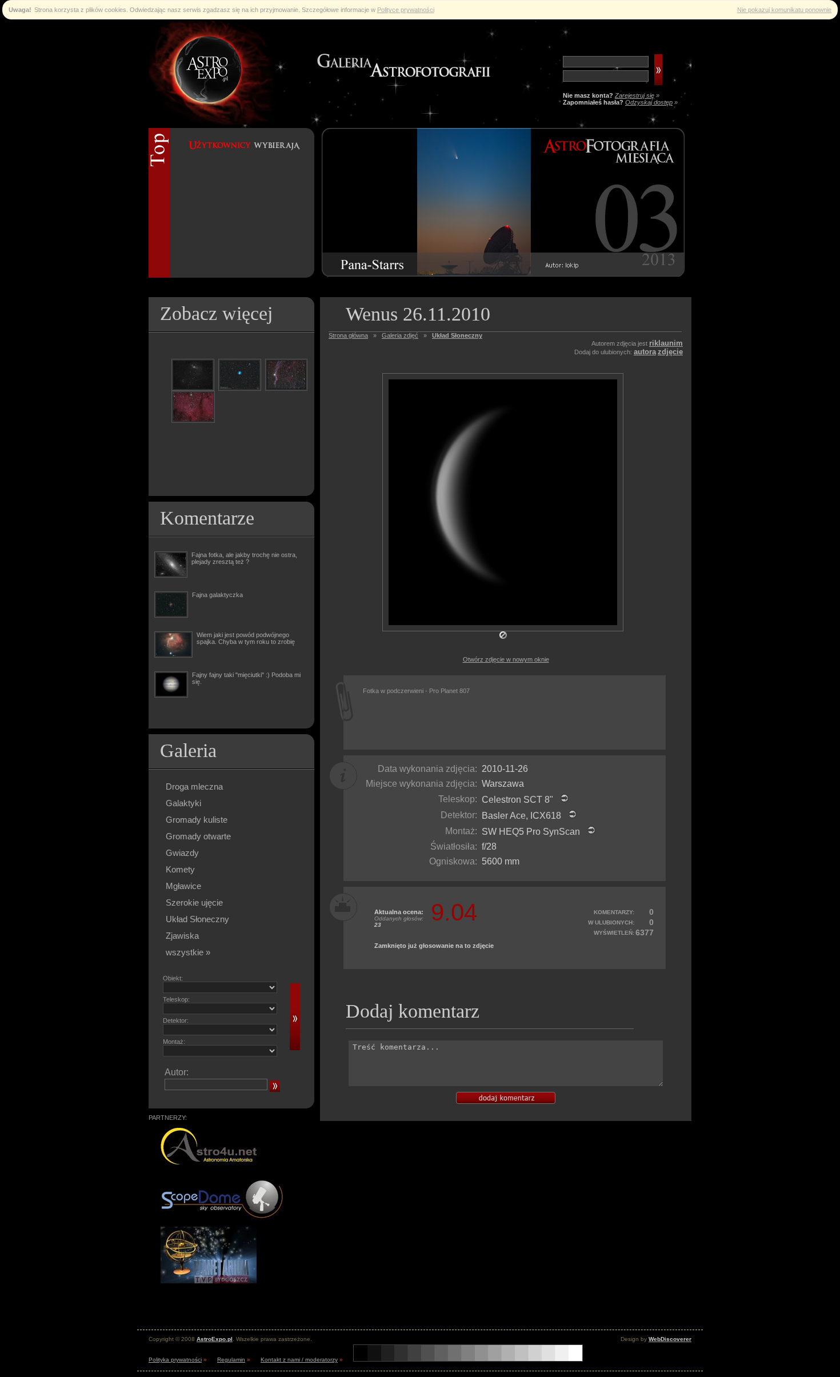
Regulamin (231, 1359)
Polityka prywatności (175, 1359)
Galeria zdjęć (400, 335)
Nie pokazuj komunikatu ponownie (784, 9)
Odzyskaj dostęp (649, 102)
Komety (180, 869)
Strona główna (348, 335)
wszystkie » (188, 952)
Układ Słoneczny (197, 919)
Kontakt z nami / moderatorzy (299, 1359)
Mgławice (183, 886)
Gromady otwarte (198, 836)
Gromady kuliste (196, 819)
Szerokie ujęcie (194, 902)
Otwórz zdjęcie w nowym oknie (506, 659)
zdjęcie (670, 351)
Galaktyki (183, 803)
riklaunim (666, 343)
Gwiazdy (182, 853)
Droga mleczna (194, 786)
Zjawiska (182, 935)
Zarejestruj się (634, 95)
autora (645, 351)
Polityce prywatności (405, 9)
